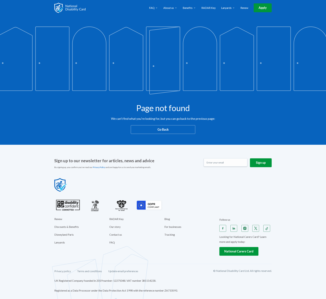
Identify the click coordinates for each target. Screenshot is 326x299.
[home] (70, 8)
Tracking (169, 234)
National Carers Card (238, 251)
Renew (244, 7)
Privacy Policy (99, 167)
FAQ (112, 242)
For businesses (172, 226)
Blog (167, 219)
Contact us (115, 234)
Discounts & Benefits (66, 226)
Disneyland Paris (64, 234)
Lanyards (59, 242)
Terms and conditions (89, 271)
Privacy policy (62, 271)
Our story (115, 226)
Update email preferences (123, 271)
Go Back (163, 129)
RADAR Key (208, 7)
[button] (153, 8)
